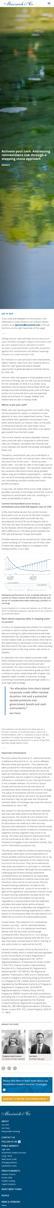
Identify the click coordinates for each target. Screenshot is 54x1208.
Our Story (6, 1128)
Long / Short (7, 1156)
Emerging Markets (9, 1162)
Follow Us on (9, 1141)
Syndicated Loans (9, 1166)
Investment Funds (12, 1189)
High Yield (6, 1149)
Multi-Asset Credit (9, 1159)
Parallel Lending (8, 1181)
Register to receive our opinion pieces (24, 1099)
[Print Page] (3, 1068)
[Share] (15, 1068)
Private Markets (11, 1170)
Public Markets (10, 1145)
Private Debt (7, 1177)
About (5, 1121)
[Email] (9, 1068)
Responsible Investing (11, 1131)
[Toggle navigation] (49, 3)
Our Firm (5, 1125)
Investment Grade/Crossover (14, 1152)
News (4, 1205)
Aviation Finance (8, 1174)
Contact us (8, 1137)
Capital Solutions (9, 1184)
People (5, 1195)
